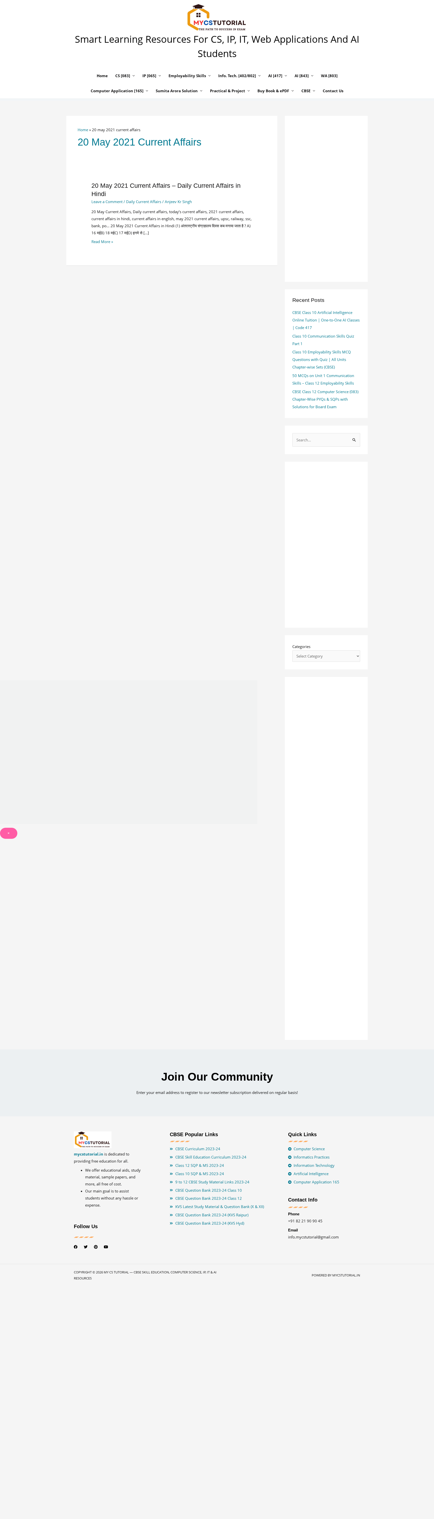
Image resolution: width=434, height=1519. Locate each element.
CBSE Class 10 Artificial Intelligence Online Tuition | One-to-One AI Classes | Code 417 (326, 320)
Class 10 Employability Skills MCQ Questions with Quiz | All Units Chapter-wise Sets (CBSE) (321, 359)
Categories (301, 646)
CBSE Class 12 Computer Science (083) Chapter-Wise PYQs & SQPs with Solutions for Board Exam (325, 399)
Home (83, 129)
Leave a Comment (107, 201)
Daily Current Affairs (143, 201)
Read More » (102, 241)
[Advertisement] (171, 329)
